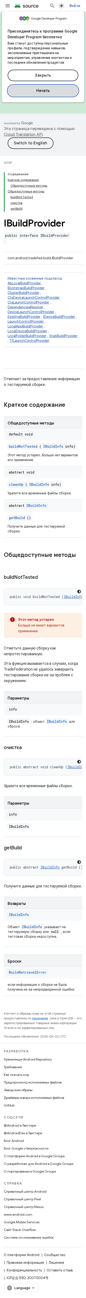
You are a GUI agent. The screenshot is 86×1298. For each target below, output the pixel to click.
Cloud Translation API (23, 134)
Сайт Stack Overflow (20, 1230)
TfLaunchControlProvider (29, 341)
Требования (13, 1067)
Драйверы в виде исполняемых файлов (34, 1097)
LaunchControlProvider (26, 321)
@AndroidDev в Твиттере (23, 1133)
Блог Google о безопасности (26, 1148)
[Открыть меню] (7, 5)
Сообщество (54, 1255)
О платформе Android (21, 1255)
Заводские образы (18, 1090)
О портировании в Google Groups (30, 1171)
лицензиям (40, 1018)
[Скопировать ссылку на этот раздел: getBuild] (27, 848)
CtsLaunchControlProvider (28, 302)
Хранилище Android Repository (28, 1059)
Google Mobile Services (21, 1222)
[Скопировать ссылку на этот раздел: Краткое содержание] (71, 405)
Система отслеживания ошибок (29, 1237)
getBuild (17, 517)
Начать (43, 90)
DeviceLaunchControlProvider (31, 312)
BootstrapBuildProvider (26, 288)
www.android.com (18, 1214)
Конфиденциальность (24, 1270)
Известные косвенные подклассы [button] (42, 309)
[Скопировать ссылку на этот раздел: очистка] (27, 748)
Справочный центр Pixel (22, 1199)
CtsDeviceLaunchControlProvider (34, 297)
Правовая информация (25, 1262)
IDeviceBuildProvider (59, 317)
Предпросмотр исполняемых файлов (32, 1082)
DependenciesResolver (25, 307)
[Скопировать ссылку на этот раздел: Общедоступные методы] (8, 563)
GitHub (9, 1105)
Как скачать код (16, 1074)
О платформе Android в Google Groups (34, 1156)
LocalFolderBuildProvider (27, 336)
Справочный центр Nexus (23, 1207)
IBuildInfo (53, 446)
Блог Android (14, 1141)
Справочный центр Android (25, 1191)
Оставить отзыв (60, 1270)
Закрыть (43, 75)
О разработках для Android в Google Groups (38, 1164)
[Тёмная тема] (79, 591)
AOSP (8, 163)
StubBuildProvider (63, 336)
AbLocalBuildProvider (24, 283)
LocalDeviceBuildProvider (27, 331)
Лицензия (56, 1262)
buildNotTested (23, 446)
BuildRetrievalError (27, 972)
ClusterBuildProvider (23, 293)
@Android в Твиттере (20, 1125)
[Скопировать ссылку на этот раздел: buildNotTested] (43, 578)
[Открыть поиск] (52, 6)
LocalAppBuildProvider (25, 326)
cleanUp (16, 484)
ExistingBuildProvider (24, 317)
